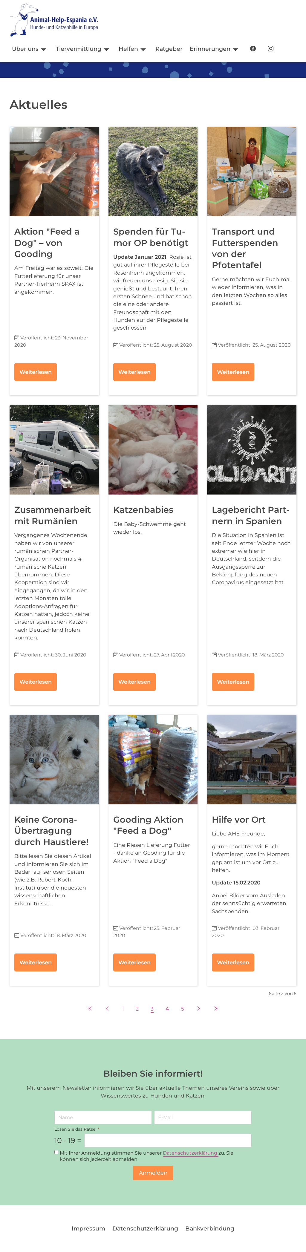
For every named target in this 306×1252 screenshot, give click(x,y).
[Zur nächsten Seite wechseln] (199, 1008)
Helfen (128, 48)
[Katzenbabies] (153, 450)
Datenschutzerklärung (190, 1153)
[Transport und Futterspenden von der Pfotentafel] (251, 171)
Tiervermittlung (78, 48)
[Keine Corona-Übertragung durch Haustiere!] (54, 759)
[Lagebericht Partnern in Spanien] (251, 450)
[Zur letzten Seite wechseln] (216, 1008)
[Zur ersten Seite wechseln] (90, 1008)
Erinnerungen (210, 48)
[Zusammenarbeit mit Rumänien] (54, 450)
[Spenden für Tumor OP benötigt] (153, 171)
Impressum (88, 1228)
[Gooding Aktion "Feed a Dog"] (153, 759)
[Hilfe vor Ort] (251, 759)
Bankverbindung (209, 1228)
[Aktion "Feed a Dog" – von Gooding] (54, 171)
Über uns (25, 48)
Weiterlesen (35, 372)
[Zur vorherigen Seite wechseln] (107, 1008)
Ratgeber (169, 48)
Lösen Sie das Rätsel (76, 1129)
